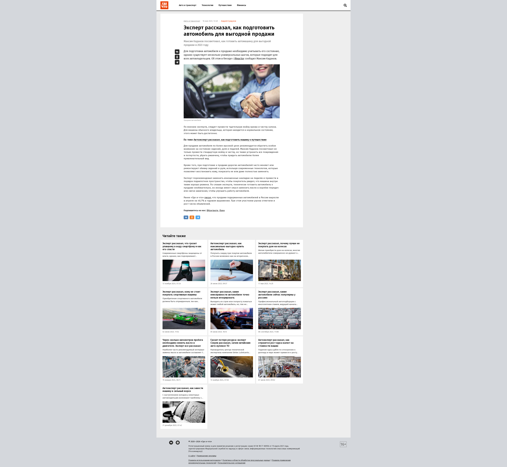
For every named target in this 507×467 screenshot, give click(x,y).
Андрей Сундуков (228, 21)
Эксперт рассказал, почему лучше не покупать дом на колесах (279, 245)
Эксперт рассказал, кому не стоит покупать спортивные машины (181, 293)
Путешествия (225, 5)
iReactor (239, 58)
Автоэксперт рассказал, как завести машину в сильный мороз (183, 390)
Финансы (241, 5)
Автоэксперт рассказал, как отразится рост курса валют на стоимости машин (276, 342)
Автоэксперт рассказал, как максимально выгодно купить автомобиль (227, 246)
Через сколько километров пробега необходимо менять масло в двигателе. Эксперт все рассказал (183, 342)
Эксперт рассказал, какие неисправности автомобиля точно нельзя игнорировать (229, 294)
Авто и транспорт (187, 5)
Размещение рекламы (206, 456)
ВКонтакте (212, 210)
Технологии (207, 5)
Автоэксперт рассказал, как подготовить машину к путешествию (230, 139)
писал (207, 197)
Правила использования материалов (204, 460)
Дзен (222, 210)
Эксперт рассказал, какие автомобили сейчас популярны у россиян (276, 294)
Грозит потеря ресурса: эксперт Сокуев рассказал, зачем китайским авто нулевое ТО (230, 342)
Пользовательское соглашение (231, 463)
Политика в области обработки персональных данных (246, 460)
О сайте (191, 456)
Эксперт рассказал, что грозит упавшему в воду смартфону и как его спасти (182, 246)
